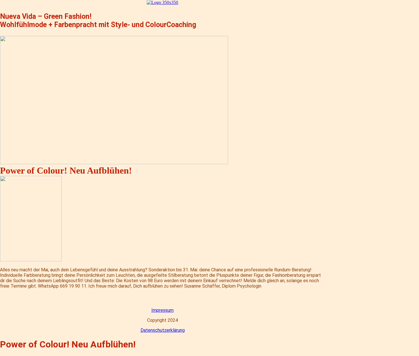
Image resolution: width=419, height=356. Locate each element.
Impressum (162, 310)
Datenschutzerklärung (163, 330)
